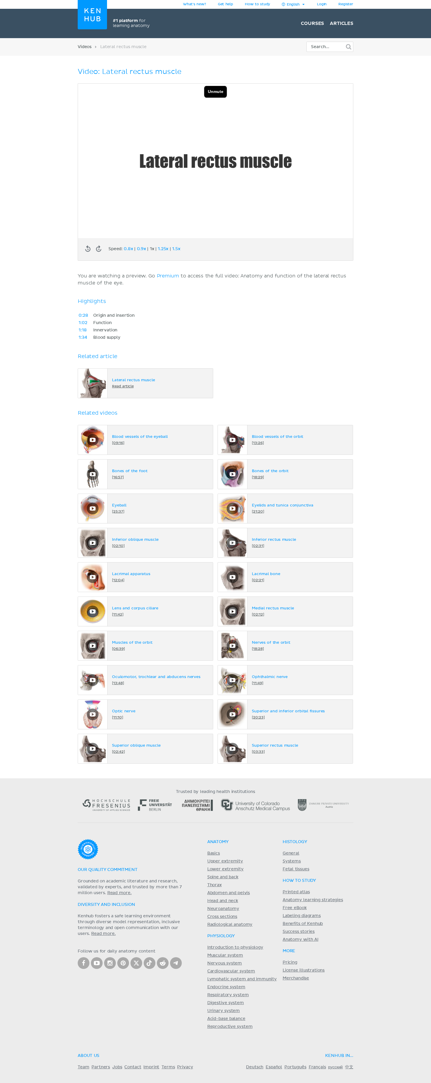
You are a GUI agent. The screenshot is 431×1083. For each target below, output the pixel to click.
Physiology (221, 936)
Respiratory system (228, 995)
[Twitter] (136, 963)
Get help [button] (225, 4)
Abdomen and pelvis (228, 893)
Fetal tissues (296, 869)
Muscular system (225, 955)
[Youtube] (97, 963)
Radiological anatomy (229, 925)
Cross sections (222, 917)
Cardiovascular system (231, 971)
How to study (257, 4)
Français (317, 1067)
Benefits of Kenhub (303, 924)
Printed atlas (296, 892)
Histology (295, 842)
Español (274, 1067)
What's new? (194, 4)
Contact (132, 1067)
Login (322, 4)
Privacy (185, 1067)
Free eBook (295, 908)
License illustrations (304, 970)
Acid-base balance (226, 1019)
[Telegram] (176, 963)
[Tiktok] (149, 963)
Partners (100, 1067)
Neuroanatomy (223, 909)
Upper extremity (225, 861)
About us (88, 1056)
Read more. (119, 893)
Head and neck (222, 901)
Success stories (299, 932)
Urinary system (223, 1011)
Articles (341, 23)
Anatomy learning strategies (313, 900)
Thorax (214, 885)
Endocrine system (226, 987)
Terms (168, 1067)
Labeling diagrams (302, 916)
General (291, 853)
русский (335, 1067)
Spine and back (222, 877)
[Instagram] (110, 963)
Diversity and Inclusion (106, 905)
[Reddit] (163, 963)
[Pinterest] (123, 963)
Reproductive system (230, 1027)
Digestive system (225, 1003)
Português (295, 1067)
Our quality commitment (108, 870)
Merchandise (296, 978)
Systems (292, 861)
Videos (84, 47)
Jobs (117, 1067)
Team (83, 1067)
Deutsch (254, 1067)
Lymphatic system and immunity (242, 979)
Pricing (290, 962)
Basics (213, 853)
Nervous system (224, 963)
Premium (168, 276)
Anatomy (218, 842)
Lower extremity (225, 869)
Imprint (151, 1067)
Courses (312, 23)
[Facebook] (83, 963)
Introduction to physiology (235, 947)
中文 (349, 1067)
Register (345, 4)
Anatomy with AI (300, 940)
